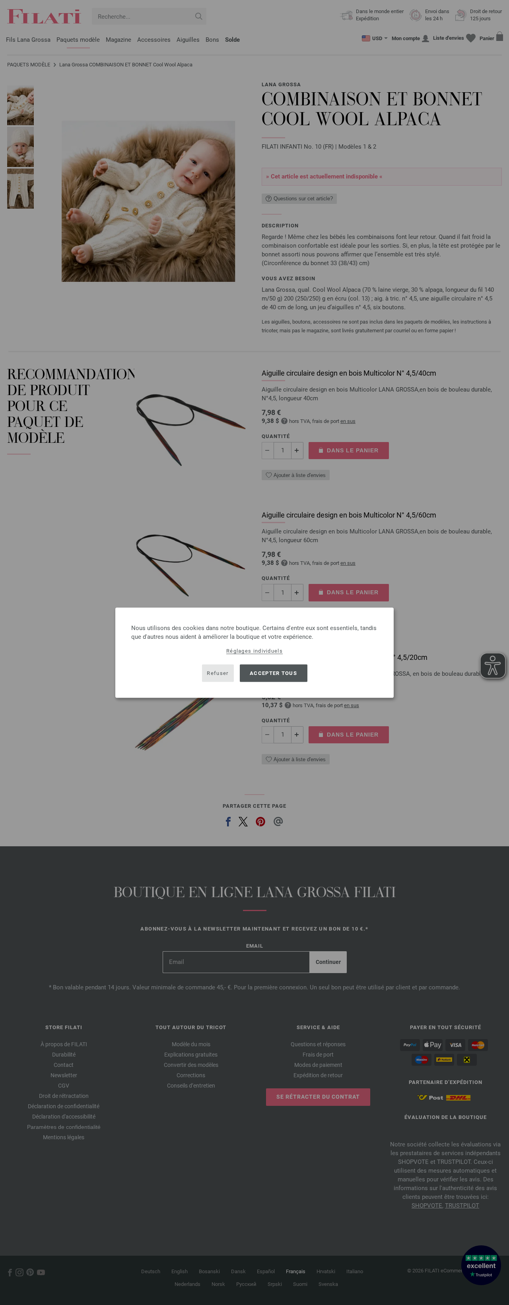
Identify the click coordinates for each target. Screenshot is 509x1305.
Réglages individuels (254, 650)
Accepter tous (273, 673)
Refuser (217, 673)
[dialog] (254, 652)
